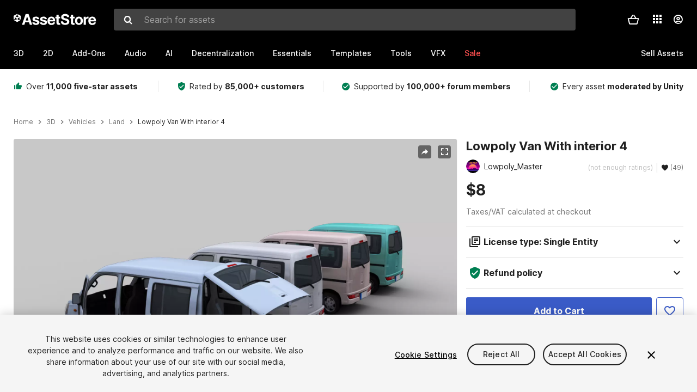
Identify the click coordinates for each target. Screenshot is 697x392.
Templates (351, 53)
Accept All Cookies (584, 354)
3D (19, 53)
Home (23, 122)
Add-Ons (89, 53)
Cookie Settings (426, 354)
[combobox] (345, 19)
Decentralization (223, 53)
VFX (438, 53)
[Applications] (657, 19)
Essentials (292, 53)
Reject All (501, 354)
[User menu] (677, 19)
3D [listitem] (51, 122)
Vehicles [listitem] (82, 122)
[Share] (424, 151)
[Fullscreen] (444, 151)
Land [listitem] (117, 122)
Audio (135, 53)
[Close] (651, 355)
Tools (401, 53)
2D (48, 53)
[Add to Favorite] (669, 310)
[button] (633, 19)
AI (169, 53)
